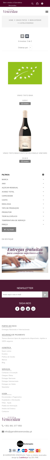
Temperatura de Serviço (13, 220)
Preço (5, 224)
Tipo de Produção (10, 208)
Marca (5, 179)
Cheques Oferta (7, 375)
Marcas (4, 360)
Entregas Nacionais (9, 378)
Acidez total (8, 192)
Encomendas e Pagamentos (12, 397)
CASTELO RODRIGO (26, 23)
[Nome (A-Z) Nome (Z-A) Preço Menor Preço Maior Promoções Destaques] (30, 47)
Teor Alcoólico (9, 216)
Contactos (5, 411)
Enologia (6, 204)
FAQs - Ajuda (6, 403)
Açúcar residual (10, 188)
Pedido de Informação (9, 406)
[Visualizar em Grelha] (22, 36)
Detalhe (26, 104)
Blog (3, 363)
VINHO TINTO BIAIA (25, 95)
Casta (5, 200)
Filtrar (10, 230)
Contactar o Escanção (9, 373)
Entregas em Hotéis (9, 384)
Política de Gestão (8, 357)
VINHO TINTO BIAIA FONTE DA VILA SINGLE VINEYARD (25, 153)
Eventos (5, 354)
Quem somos (6, 351)
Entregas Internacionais (10, 381)
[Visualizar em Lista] (27, 36)
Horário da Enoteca (8, 408)
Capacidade (7, 196)
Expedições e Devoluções (11, 400)
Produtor (7, 212)
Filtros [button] (5, 175)
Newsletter (5, 387)
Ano (4, 184)
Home (11, 20)
